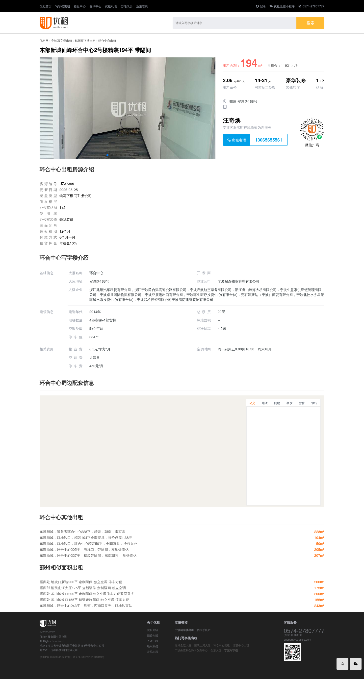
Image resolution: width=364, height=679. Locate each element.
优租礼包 (111, 6)
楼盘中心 (80, 6)
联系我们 (152, 646)
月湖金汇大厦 (183, 645)
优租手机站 (203, 630)
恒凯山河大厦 (202, 645)
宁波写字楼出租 (61, 40)
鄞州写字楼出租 (85, 40)
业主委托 (142, 6)
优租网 (44, 40)
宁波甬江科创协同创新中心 (191, 650)
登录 (263, 6)
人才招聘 (152, 641)
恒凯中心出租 (241, 645)
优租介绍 (152, 630)
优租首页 (46, 6)
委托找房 (126, 6)
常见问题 (152, 652)
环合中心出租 (107, 40)
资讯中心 (95, 6)
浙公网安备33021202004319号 (85, 657)
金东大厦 (215, 650)
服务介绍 (152, 635)
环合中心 (50, 257)
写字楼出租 (62, 6)
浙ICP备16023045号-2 (53, 657)
